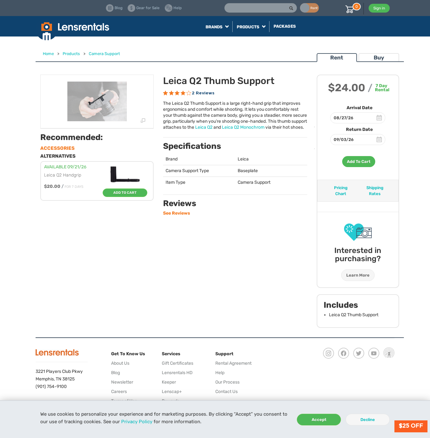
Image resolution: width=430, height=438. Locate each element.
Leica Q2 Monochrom (243, 127)
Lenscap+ (172, 391)
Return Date (359, 129)
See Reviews (176, 213)
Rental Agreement (233, 363)
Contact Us (226, 391)
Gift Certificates (177, 363)
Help (219, 372)
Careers (119, 391)
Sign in (379, 8)
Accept (319, 419)
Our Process (227, 382)
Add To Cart (359, 161)
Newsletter (122, 382)
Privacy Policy (136, 421)
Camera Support (104, 53)
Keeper (169, 382)
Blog (115, 372)
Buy (379, 57)
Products (71, 53)
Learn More (358, 275)
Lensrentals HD (177, 372)
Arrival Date (359, 107)
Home (48, 53)
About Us (120, 363)
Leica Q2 (203, 127)
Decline (367, 419)
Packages (285, 26)
